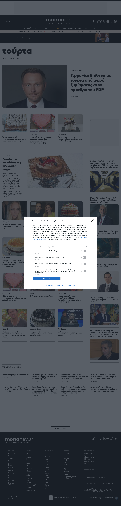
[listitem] (60, 247)
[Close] (93, 221)
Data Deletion (50, 285)
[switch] (83, 251)
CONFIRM (46, 278)
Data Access (60, 285)
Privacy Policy (71, 285)
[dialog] (60, 253)
